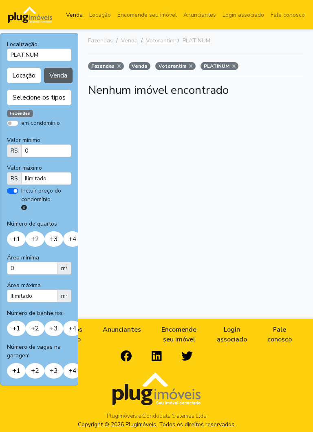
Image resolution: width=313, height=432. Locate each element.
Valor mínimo (23, 140)
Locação (100, 15)
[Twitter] (187, 356)
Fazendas (100, 40)
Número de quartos (32, 224)
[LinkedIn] (156, 356)
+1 (16, 239)
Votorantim (160, 40)
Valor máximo (24, 168)
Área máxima (24, 285)
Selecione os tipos (39, 97)
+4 (72, 239)
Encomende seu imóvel (147, 15)
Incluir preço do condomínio (41, 195)
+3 (54, 239)
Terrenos (67, 135)
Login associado (243, 15)
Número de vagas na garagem (34, 351)
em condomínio (40, 123)
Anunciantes (199, 15)
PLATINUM (196, 40)
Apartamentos (45, 135)
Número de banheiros (35, 313)
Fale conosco (288, 15)
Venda (74, 15)
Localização (22, 44)
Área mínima (23, 257)
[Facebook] (126, 356)
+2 (35, 239)
